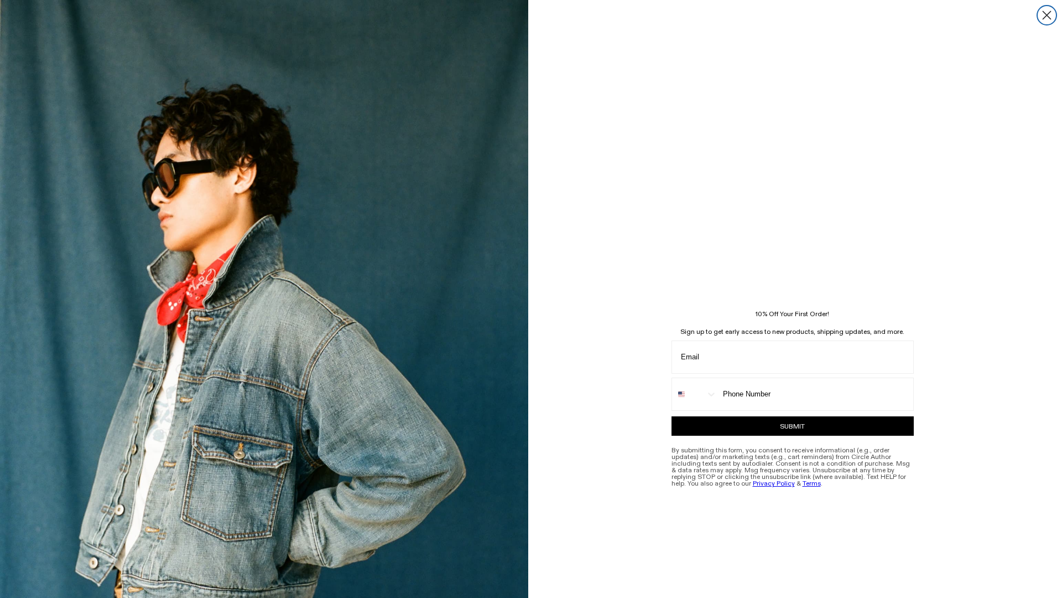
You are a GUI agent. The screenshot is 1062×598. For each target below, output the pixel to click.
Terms (812, 483)
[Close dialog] (1046, 15)
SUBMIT (792, 426)
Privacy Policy (774, 483)
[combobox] (694, 394)
